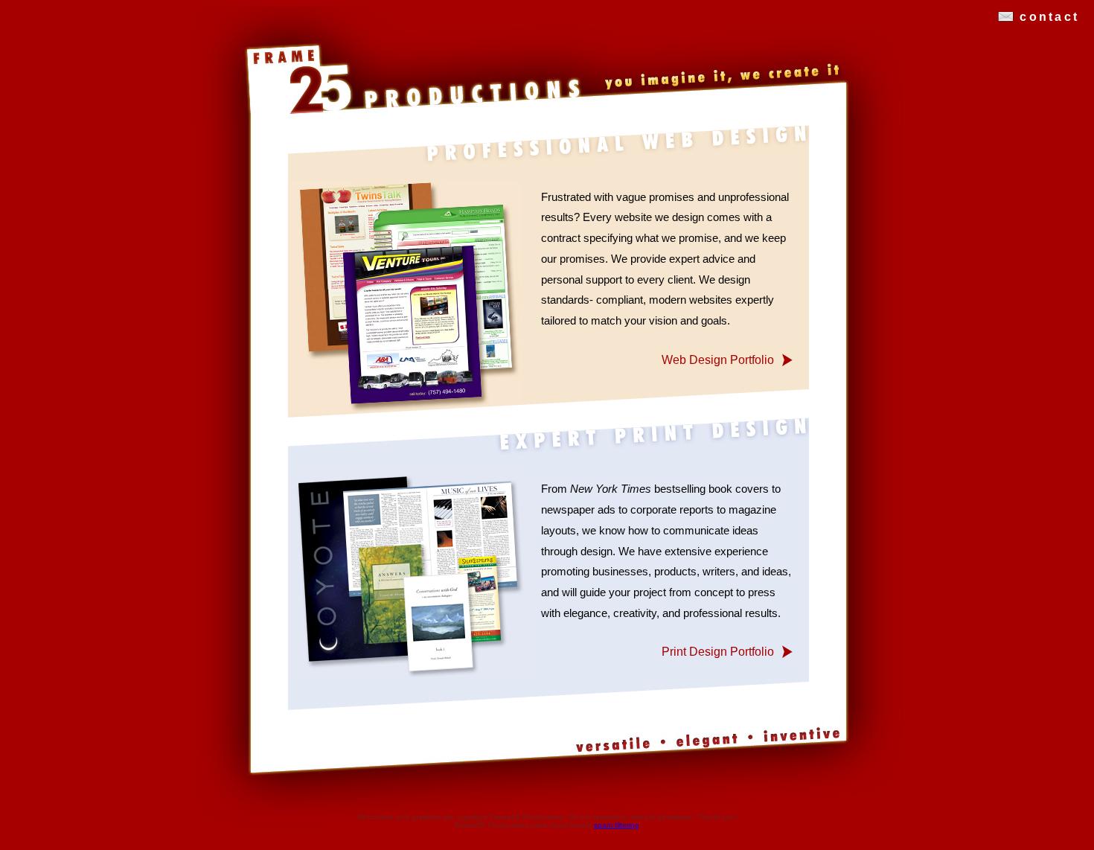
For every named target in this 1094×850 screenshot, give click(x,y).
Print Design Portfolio (718, 651)
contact (1049, 16)
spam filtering (616, 825)
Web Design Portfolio (718, 359)
